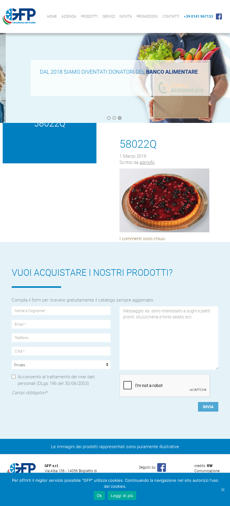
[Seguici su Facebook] (161, 467)
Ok (99, 495)
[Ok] (223, 490)
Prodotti (89, 16)
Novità (125, 16)
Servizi (108, 16)
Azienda (68, 16)
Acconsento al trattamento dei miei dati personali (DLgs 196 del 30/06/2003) (56, 380)
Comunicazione (207, 468)
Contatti (171, 16)
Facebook (219, 16)
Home (52, 16)
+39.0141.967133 (198, 16)
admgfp (147, 162)
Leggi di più (122, 495)
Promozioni (147, 16)
